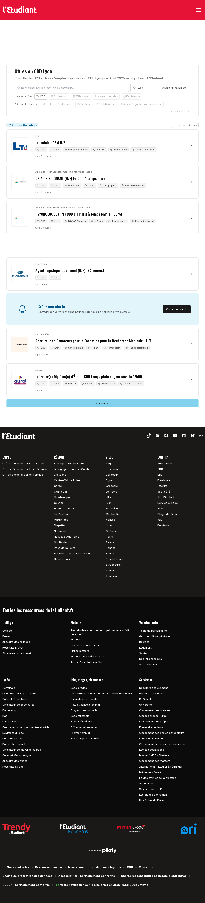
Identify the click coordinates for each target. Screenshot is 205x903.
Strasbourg (113, 564)
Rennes (110, 548)
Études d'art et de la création (157, 778)
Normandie (61, 531)
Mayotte (59, 525)
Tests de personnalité (153, 630)
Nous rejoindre (78, 867)
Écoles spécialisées (151, 749)
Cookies (144, 867)
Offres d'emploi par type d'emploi (24, 469)
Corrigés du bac (12, 738)
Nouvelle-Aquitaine (66, 536)
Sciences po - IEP (150, 789)
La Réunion (61, 514)
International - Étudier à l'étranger (160, 766)
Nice (109, 525)
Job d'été (163, 491)
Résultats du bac (12, 766)
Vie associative (148, 664)
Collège (7, 630)
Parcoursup (9, 710)
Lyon (109, 503)
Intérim (162, 486)
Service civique (167, 503)
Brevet (6, 636)
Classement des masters (154, 761)
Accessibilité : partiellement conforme (86, 876)
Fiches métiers (80, 651)
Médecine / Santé (150, 772)
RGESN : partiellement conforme (26, 885)
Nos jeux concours (150, 659)
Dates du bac (10, 721)
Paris (109, 536)
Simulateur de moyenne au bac (21, 749)
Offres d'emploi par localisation (23, 463)
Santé (143, 653)
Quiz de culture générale (154, 636)
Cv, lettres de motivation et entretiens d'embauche (102, 693)
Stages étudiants (81, 721)
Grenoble (112, 486)
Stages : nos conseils (84, 710)
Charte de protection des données (27, 876)
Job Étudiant (165, 497)
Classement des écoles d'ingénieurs (161, 733)
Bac (4, 716)
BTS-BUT (145, 699)
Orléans (111, 531)
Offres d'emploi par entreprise (22, 474)
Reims (110, 542)
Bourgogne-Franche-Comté (72, 469)
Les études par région (153, 794)
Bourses (144, 642)
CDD (160, 469)
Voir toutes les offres (175, 111)
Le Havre (111, 491)
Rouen (110, 553)
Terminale (8, 688)
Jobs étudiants (80, 716)
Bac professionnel (13, 744)
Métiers (75, 639)
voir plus (101, 403)
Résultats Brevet (12, 647)
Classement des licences (154, 710)
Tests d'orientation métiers (88, 662)
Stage (161, 508)
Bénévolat (164, 525)
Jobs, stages (79, 688)
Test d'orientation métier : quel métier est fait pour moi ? (100, 632)
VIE (159, 519)
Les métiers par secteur (86, 645)
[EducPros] (74, 828)
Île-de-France (63, 559)
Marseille (112, 508)
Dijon (109, 480)
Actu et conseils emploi (85, 704)
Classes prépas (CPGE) (154, 716)
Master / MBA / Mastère (154, 755)
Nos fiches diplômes (152, 800)
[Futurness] (131, 829)
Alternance (164, 463)
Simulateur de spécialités (18, 704)
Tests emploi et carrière (86, 738)
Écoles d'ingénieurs (151, 727)
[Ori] (189, 828)
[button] (149, 435)
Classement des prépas (154, 721)
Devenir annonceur (48, 867)
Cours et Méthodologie (16, 755)
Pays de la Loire (64, 548)
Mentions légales (108, 867)
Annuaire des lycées (14, 761)
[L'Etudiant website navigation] (20, 10)
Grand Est (60, 491)
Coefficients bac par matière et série (25, 727)
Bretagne (60, 474)
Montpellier (113, 514)
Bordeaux (112, 474)
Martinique (61, 519)
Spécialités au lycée (15, 699)
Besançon (112, 469)
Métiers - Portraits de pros (88, 656)
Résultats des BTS (151, 693)
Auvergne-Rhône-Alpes (69, 463)
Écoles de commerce (152, 738)
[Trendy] (16, 828)
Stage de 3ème (167, 514)
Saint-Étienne (115, 559)
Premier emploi (80, 733)
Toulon (110, 570)
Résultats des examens (153, 688)
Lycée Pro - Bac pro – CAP (19, 693)
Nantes (110, 519)
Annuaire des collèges (16, 642)
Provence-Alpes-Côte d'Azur (73, 553)
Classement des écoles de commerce (162, 744)
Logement (145, 647)
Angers (110, 463)
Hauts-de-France (65, 508)
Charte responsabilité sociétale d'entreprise (154, 876)
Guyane (59, 503)
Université (145, 704)
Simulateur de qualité (84, 699)
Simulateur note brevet (16, 653)
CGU (130, 867)
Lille (108, 497)
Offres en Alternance (84, 727)
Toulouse (112, 576)
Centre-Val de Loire (67, 480)
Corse (58, 486)
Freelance (163, 480)
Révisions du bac (13, 733)
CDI (159, 474)
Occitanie (60, 542)
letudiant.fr (62, 610)
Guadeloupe (62, 497)
